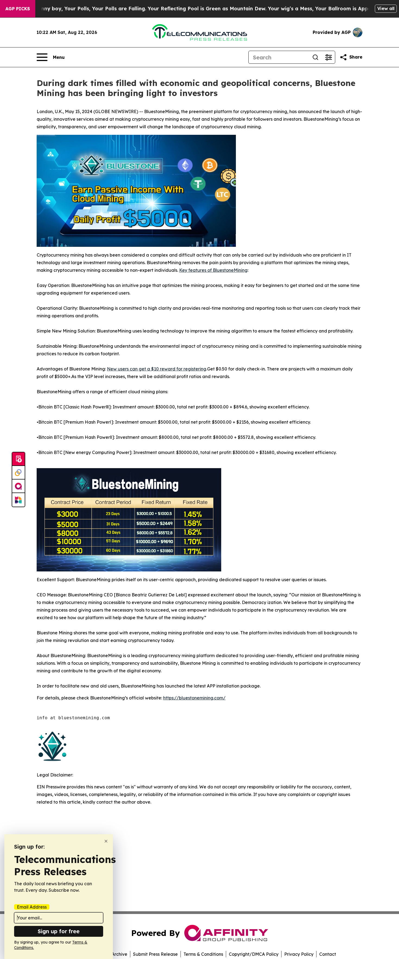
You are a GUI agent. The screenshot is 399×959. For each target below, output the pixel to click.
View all (385, 8)
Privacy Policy (299, 954)
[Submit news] (18, 459)
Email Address (32, 907)
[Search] (315, 57)
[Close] (106, 841)
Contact (327, 954)
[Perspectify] (18, 472)
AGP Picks (17, 8)
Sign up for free (59, 931)
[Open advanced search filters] (328, 57)
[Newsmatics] (18, 500)
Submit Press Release (155, 954)
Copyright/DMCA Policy (253, 954)
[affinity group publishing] (18, 486)
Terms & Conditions (203, 954)
